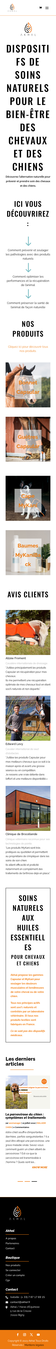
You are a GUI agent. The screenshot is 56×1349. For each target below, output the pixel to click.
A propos (11, 1238)
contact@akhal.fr (20, 1302)
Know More (39, 1167)
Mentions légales (34, 1345)
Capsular (27, 392)
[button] (20, 1181)
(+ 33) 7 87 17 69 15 (33, 1297)
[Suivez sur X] (31, 1334)
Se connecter (13, 1270)
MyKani (28, 505)
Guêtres (28, 437)
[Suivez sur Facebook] (18, 1334)
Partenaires (12, 1243)
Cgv (8, 1280)
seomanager (15, 1123)
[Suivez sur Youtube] (38, 1334)
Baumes (28, 546)
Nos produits (13, 1265)
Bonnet (28, 382)
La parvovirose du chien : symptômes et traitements (25, 1116)
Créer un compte (15, 1275)
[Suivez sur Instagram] (24, 1334)
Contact (10, 1248)
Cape (28, 496)
